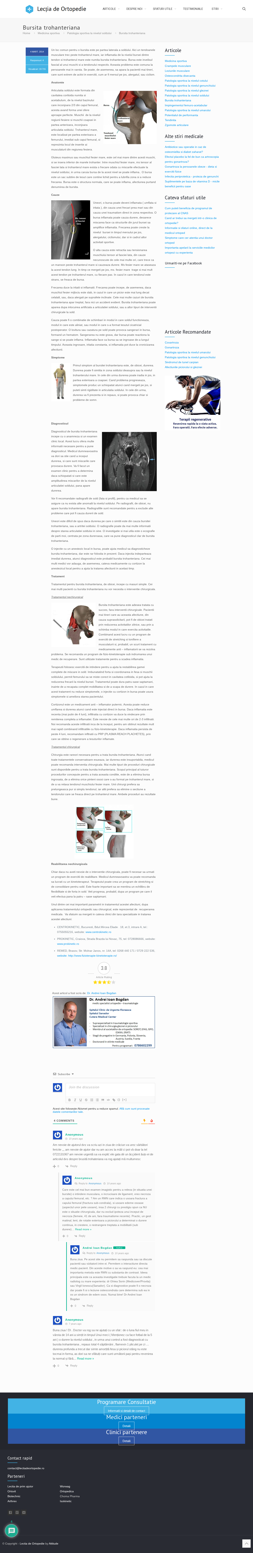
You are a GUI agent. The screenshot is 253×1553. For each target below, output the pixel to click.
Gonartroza (172, 347)
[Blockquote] (103, 1100)
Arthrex (12, 1501)
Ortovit (12, 1491)
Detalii (126, 1426)
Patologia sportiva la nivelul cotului (186, 80)
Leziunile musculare (177, 70)
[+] (124, 1099)
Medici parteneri (126, 1417)
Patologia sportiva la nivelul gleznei (187, 90)
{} (119, 1099)
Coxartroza (172, 342)
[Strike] (86, 1100)
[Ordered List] (91, 1100)
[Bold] (69, 1100)
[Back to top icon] (246, 1543)
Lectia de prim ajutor (20, 1486)
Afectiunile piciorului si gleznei (183, 367)
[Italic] (75, 1100)
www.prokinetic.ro (68, 943)
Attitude (53, 1543)
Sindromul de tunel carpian (181, 362)
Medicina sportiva (49, 33)
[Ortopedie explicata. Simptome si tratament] (33, 9)
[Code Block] (108, 1100)
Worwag (65, 1486)
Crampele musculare (178, 65)
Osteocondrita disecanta (180, 75)
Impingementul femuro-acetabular (186, 105)
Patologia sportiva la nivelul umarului (188, 110)
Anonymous (95, 1183)
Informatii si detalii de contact (126, 1410)
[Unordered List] (97, 1100)
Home (26, 33)
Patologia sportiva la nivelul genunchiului (190, 85)
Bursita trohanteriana (178, 100)
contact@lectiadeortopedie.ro (26, 1468)
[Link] (114, 1100)
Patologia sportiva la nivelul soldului (89, 33)
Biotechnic (14, 1496)
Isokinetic (66, 1501)
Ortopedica (67, 1491)
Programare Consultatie (126, 1402)
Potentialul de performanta (181, 115)
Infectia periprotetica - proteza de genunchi (192, 176)
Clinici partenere (126, 1432)
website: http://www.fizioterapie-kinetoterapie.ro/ (87, 955)
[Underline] (80, 1100)
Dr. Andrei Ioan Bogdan (101, 993)
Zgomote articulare (177, 125)
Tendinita (170, 120)
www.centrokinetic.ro (98, 932)
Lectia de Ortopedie (32, 1543)
